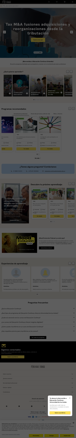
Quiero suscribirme (60, 413)
